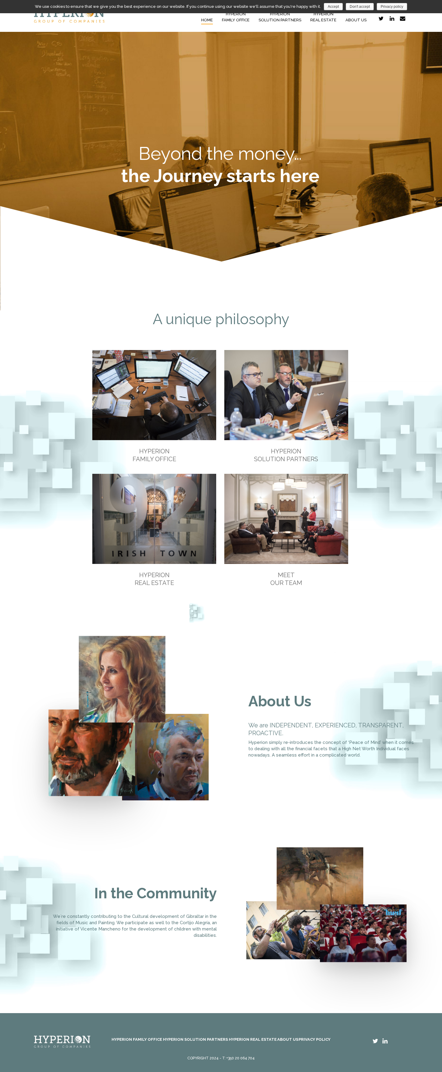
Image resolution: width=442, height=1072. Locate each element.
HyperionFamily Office (236, 17)
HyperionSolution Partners (280, 17)
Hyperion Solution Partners (195, 1039)
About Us (356, 20)
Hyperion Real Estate (253, 1039)
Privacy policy (392, 7)
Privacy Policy (314, 1039)
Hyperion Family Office (137, 1039)
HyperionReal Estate (323, 17)
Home (207, 20)
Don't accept (360, 7)
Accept (333, 7)
